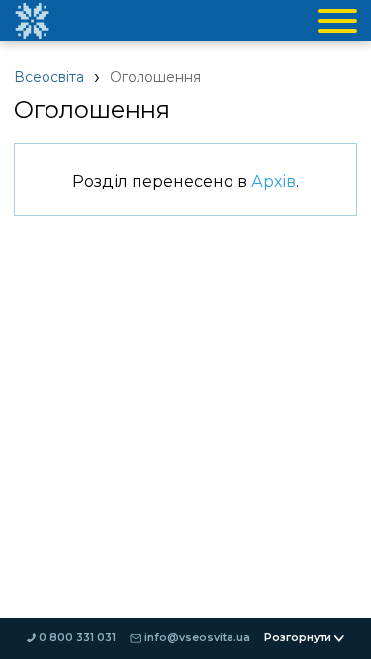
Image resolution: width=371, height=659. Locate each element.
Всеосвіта (49, 77)
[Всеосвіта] (31, 21)
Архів (273, 181)
